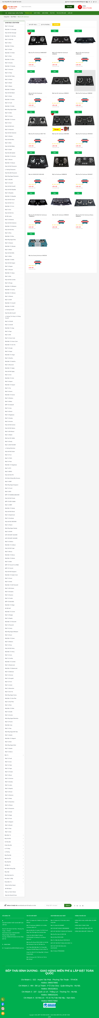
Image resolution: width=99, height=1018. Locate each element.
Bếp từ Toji (8, 388)
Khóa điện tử (8, 881)
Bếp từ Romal (8, 791)
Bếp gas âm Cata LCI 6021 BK (58, 934)
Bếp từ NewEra (9, 358)
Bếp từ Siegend (9, 821)
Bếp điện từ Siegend (10, 738)
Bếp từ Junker (8, 685)
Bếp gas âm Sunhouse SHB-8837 (84, 174)
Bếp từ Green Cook (10, 338)
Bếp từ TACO (8, 458)
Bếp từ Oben (8, 56)
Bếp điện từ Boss (9, 46)
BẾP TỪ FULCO (9, 568)
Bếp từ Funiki (8, 102)
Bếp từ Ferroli (8, 488)
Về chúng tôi (6, 915)
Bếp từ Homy (8, 645)
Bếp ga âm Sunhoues (23, 16)
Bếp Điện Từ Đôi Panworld (11, 585)
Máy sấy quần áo (9, 875)
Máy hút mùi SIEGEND (10, 521)
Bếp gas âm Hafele (10, 438)
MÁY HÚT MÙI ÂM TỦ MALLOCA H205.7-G (61, 943)
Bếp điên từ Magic (10, 605)
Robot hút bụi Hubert (10, 885)
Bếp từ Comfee (9, 658)
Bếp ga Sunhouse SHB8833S (59, 174)
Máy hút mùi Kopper (10, 263)
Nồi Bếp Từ (7, 865)
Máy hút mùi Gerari (10, 199)
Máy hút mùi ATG (9, 474)
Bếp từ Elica (8, 233)
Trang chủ (6, 16)
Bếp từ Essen (8, 635)
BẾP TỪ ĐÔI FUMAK (10, 501)
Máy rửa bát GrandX (10, 313)
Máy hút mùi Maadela (10, 189)
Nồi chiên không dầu (10, 868)
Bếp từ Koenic (8, 391)
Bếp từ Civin (8, 374)
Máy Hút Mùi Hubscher (10, 132)
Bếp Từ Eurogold (9, 678)
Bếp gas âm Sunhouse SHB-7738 (37, 133)
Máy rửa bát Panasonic (11, 172)
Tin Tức (52, 13)
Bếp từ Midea (8, 401)
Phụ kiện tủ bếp (9, 878)
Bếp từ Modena (9, 398)
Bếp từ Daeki (8, 149)
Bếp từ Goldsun (9, 541)
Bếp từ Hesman (9, 69)
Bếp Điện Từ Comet (10, 611)
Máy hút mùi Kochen (10, 424)
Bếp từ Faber (8, 765)
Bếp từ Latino (8, 785)
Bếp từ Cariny (8, 628)
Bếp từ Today (8, 72)
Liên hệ (70, 13)
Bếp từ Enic (8, 209)
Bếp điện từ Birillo (9, 259)
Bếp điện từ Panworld (10, 621)
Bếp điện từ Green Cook (11, 341)
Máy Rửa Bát (8, 855)
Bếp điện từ (8, 835)
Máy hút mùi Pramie (10, 498)
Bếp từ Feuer (8, 818)
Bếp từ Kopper (9, 266)
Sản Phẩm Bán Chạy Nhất (58, 915)
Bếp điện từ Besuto (10, 162)
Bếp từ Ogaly (8, 815)
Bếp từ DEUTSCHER (10, 444)
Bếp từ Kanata (9, 62)
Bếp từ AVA (8, 334)
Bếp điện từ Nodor (10, 99)
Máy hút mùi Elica (9, 229)
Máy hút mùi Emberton (10, 223)
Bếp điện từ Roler (9, 708)
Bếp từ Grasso (9, 116)
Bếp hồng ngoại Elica (10, 239)
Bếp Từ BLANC (9, 179)
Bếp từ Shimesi (9, 296)
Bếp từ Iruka (8, 408)
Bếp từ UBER (8, 504)
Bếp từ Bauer (8, 775)
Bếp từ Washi (8, 82)
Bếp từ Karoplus (9, 591)
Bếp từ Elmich (8, 411)
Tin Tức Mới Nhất (32, 915)
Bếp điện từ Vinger (10, 354)
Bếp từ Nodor (8, 96)
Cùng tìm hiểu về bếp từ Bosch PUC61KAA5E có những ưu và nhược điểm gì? (36, 937)
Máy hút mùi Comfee (10, 279)
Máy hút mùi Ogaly (9, 371)
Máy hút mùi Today (10, 76)
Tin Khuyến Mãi (61, 13)
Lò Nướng (7, 851)
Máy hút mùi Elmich (10, 511)
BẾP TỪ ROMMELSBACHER (12, 494)
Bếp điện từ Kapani (10, 384)
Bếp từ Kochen (9, 421)
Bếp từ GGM (8, 299)
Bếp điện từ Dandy (10, 508)
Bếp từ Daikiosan (9, 671)
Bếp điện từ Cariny (10, 289)
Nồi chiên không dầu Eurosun (12, 478)
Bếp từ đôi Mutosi (9, 431)
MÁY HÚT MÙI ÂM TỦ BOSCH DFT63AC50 (61, 931)
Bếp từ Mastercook (10, 665)
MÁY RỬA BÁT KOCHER (11, 534)
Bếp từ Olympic (9, 243)
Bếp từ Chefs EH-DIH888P (57, 925)
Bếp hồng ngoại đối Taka (11, 731)
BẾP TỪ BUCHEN (9, 601)
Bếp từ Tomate (9, 771)
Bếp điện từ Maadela (10, 196)
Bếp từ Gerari (8, 578)
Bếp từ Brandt (8, 825)
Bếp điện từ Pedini (10, 52)
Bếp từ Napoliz (9, 788)
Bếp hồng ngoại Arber (10, 745)
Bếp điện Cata (8, 725)
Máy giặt (7, 871)
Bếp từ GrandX (9, 182)
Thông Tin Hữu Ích (80, 915)
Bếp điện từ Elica (9, 236)
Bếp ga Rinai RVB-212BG (57, 937)
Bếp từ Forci (8, 454)
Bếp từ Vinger (8, 351)
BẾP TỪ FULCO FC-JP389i (12, 565)
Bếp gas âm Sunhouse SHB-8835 (60, 133)
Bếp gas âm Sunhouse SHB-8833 (84, 133)
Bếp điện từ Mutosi (10, 558)
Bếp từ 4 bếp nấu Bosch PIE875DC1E (60, 940)
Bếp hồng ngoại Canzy (11, 695)
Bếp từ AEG (8, 491)
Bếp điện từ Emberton (10, 226)
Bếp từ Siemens (9, 795)
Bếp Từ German (9, 675)
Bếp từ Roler (8, 705)
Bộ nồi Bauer (8, 888)
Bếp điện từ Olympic (10, 246)
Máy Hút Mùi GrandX (10, 186)
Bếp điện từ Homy (9, 651)
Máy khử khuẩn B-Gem (11, 895)
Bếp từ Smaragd (9, 26)
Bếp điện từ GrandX (10, 303)
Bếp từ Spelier (8, 735)
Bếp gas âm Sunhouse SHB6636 (60, 93)
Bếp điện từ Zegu (9, 328)
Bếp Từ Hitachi (8, 524)
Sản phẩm (13, 16)
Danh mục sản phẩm (15, 13)
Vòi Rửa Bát (8, 841)
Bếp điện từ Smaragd (10, 29)
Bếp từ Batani (8, 86)
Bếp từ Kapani (8, 381)
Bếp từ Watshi (8, 434)
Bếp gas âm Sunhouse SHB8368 (84, 93)
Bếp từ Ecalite (8, 711)
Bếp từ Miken (8, 249)
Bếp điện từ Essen (10, 638)
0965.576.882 (87, 8)
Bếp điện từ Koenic (10, 394)
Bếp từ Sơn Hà (9, 691)
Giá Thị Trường (45, 24)
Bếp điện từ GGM (9, 306)
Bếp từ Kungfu (9, 348)
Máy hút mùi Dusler (10, 451)
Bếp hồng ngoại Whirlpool (11, 631)
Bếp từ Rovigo (8, 283)
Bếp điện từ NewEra (10, 361)
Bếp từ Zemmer (9, 778)
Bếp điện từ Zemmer (10, 156)
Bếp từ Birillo (8, 256)
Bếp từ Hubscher (9, 129)
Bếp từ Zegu (8, 331)
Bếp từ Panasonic (9, 808)
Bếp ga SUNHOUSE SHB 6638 (36, 174)
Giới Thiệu (37, 13)
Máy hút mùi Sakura (10, 428)
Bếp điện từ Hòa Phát (10, 698)
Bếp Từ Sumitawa (9, 518)
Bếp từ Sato (8, 831)
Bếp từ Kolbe (8, 112)
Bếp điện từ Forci (9, 206)
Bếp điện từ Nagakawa (11, 464)
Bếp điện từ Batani (10, 89)
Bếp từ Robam (9, 805)
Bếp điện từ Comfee (10, 661)
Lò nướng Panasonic (10, 169)
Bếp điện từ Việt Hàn (10, 36)
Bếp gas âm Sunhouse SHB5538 (60, 215)
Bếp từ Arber (8, 741)
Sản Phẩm (45, 13)
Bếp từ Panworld (9, 625)
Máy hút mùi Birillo (9, 253)
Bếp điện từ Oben (9, 59)
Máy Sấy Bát (8, 861)
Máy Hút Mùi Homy (9, 648)
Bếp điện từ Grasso (10, 119)
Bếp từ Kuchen (9, 715)
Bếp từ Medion (9, 136)
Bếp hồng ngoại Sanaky (11, 528)
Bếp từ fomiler (9, 598)
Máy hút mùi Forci (9, 203)
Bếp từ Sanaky (9, 418)
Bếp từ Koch (8, 122)
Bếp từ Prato (8, 461)
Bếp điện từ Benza (10, 555)
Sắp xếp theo (33, 24)
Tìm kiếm (69, 6)
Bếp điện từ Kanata (10, 66)
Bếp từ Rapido (9, 618)
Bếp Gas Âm (8, 858)
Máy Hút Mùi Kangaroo (10, 571)
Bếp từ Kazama (9, 595)
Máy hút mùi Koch (9, 126)
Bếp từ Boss (8, 42)
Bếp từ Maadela (9, 192)
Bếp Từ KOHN (8, 531)
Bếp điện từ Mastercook (11, 668)
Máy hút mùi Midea (10, 146)
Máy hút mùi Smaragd (10, 32)
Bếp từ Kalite (8, 561)
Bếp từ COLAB (9, 321)
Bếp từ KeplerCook (10, 514)
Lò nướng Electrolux (10, 448)
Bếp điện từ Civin (9, 378)
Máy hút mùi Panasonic (11, 166)
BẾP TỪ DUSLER (9, 404)
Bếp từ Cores (8, 655)
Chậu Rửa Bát (8, 845)
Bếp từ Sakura (9, 751)
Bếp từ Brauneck (9, 364)
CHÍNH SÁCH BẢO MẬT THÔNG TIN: (84, 931)
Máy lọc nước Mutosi (10, 891)
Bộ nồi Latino (8, 216)
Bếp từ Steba (8, 798)
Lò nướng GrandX (9, 309)
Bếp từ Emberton (9, 219)
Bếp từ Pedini (8, 49)
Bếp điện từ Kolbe (9, 106)
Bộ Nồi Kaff (8, 608)
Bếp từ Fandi (8, 758)
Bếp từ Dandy (8, 441)
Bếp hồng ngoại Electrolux (11, 718)
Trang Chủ (28, 13)
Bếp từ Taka (8, 728)
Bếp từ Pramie (9, 721)
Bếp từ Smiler (8, 581)
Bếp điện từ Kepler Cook (11, 575)
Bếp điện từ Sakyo (10, 273)
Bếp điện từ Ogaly (9, 368)
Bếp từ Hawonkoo (9, 801)
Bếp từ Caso (8, 761)
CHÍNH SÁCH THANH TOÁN (82, 925)
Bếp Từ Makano (9, 641)
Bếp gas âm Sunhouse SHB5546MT (38, 52)
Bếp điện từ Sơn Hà (10, 344)
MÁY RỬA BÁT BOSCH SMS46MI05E (60, 928)
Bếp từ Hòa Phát (9, 701)
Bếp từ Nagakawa (9, 414)
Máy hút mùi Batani (10, 92)
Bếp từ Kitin (8, 276)
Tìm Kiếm (56, 24)
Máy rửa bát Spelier (10, 152)
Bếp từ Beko (8, 142)
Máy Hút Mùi (8, 838)
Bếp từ (6, 755)
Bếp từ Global (8, 79)
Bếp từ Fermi (8, 681)
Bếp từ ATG (8, 468)
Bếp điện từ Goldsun (10, 545)
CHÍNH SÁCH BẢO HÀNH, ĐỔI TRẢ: (84, 928)
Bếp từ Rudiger (9, 615)
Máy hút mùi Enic (9, 213)
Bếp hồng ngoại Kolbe (10, 109)
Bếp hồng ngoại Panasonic (12, 176)
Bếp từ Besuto (8, 159)
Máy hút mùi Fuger (10, 548)
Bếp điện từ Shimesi (10, 293)
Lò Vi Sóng (7, 848)
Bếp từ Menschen (9, 688)
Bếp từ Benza (8, 551)
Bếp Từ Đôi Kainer (9, 588)
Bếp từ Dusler (8, 811)
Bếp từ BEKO (8, 471)
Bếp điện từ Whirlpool (10, 286)
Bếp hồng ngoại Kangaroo (11, 484)
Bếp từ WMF (8, 481)
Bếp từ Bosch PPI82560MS (57, 951)
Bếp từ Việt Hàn (9, 39)
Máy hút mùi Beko (9, 139)
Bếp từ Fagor (8, 768)
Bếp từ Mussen (9, 269)
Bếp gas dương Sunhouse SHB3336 (38, 255)
